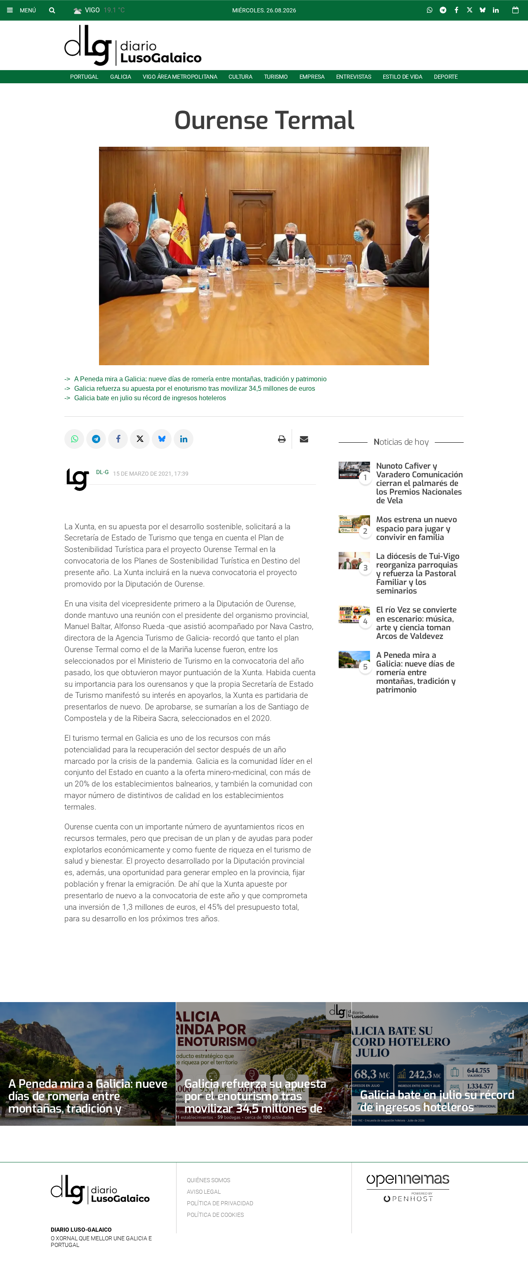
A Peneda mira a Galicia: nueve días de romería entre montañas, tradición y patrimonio (200, 379)
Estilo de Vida (402, 76)
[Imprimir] (282, 439)
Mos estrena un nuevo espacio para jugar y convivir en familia (416, 528)
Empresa (312, 76)
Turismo (276, 76)
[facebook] (68, 1217)
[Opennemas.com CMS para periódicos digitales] (408, 1188)
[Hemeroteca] (515, 10)
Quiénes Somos (208, 1180)
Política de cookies (215, 1214)
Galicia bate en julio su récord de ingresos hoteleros (150, 397)
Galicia (120, 76)
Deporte (446, 76)
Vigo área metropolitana (180, 76)
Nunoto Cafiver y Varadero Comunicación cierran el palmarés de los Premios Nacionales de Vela (419, 483)
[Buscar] (52, 10)
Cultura (240, 76)
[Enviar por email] (304, 439)
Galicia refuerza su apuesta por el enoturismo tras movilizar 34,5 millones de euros (194, 388)
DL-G (102, 472)
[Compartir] (429, 10)
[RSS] (94, 1217)
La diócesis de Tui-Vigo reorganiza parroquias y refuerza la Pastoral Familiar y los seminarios (418, 573)
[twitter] (81, 1217)
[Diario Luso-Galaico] (133, 45)
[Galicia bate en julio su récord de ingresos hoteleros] (440, 1064)
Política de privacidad (220, 1203)
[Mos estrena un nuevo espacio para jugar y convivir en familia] (354, 524)
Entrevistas (353, 76)
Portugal (84, 76)
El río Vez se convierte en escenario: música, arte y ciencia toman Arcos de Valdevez (416, 623)
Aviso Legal (204, 1191)
